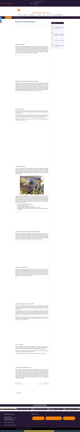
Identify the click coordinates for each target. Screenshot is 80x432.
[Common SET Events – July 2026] (52, 40)
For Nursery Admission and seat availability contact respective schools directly (39, 430)
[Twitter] (0, 19)
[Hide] (0, 23)
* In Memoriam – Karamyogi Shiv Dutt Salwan (6, 3)
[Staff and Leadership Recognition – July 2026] (52, 46)
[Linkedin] (0, 21)
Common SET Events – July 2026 (59, 40)
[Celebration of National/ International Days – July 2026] (52, 34)
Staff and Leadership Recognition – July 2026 (20, 17)
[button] (78, 430)
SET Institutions (32, 3)
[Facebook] (0, 18)
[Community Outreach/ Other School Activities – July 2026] (52, 28)
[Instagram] (0, 22)
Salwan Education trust (41, 12)
